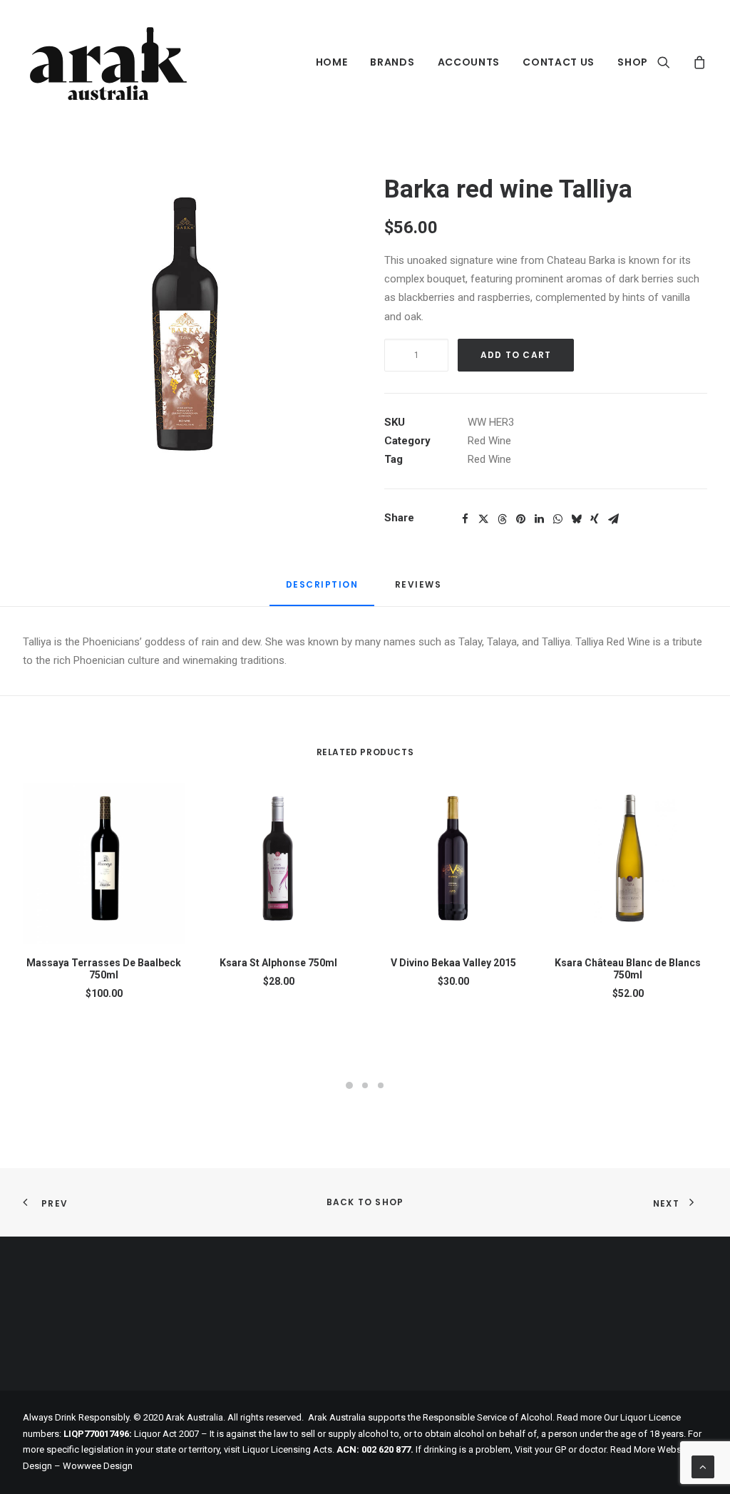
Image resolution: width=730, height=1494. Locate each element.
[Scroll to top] (703, 1466)
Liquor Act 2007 (166, 1433)
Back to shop (365, 1202)
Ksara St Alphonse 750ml (278, 962)
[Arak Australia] (108, 62)
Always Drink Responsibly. (77, 1417)
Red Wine (489, 440)
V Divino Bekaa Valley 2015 (453, 962)
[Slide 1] (349, 1085)
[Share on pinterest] (520, 519)
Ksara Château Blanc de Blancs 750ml (628, 969)
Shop (632, 62)
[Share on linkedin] (539, 519)
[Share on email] (613, 519)
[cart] (697, 62)
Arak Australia (337, 1417)
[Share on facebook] (464, 519)
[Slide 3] (381, 1085)
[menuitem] (332, 62)
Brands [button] (392, 62)
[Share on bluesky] (576, 519)
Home (332, 62)
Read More (632, 1449)
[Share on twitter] (483, 519)
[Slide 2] (365, 1085)
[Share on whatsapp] (557, 519)
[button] (672, 62)
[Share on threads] (501, 519)
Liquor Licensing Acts (287, 1449)
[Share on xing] (594, 519)
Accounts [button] (469, 62)
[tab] (420, 590)
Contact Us (559, 62)
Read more (579, 1417)
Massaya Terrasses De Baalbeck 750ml (103, 969)
